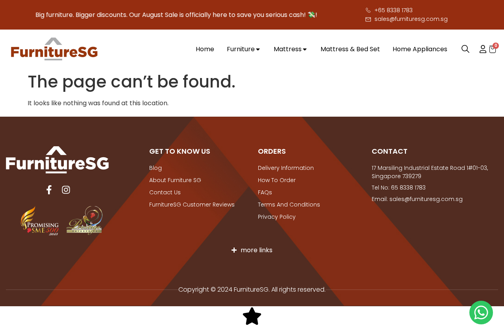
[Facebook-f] (49, 189)
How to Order (277, 180)
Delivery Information (286, 168)
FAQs (265, 192)
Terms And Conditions (289, 204)
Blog (155, 168)
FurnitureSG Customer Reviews (192, 204)
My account (479, 49)
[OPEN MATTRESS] (305, 49)
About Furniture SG (175, 180)
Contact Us (165, 192)
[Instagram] (65, 189)
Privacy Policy (277, 217)
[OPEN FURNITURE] (258, 49)
